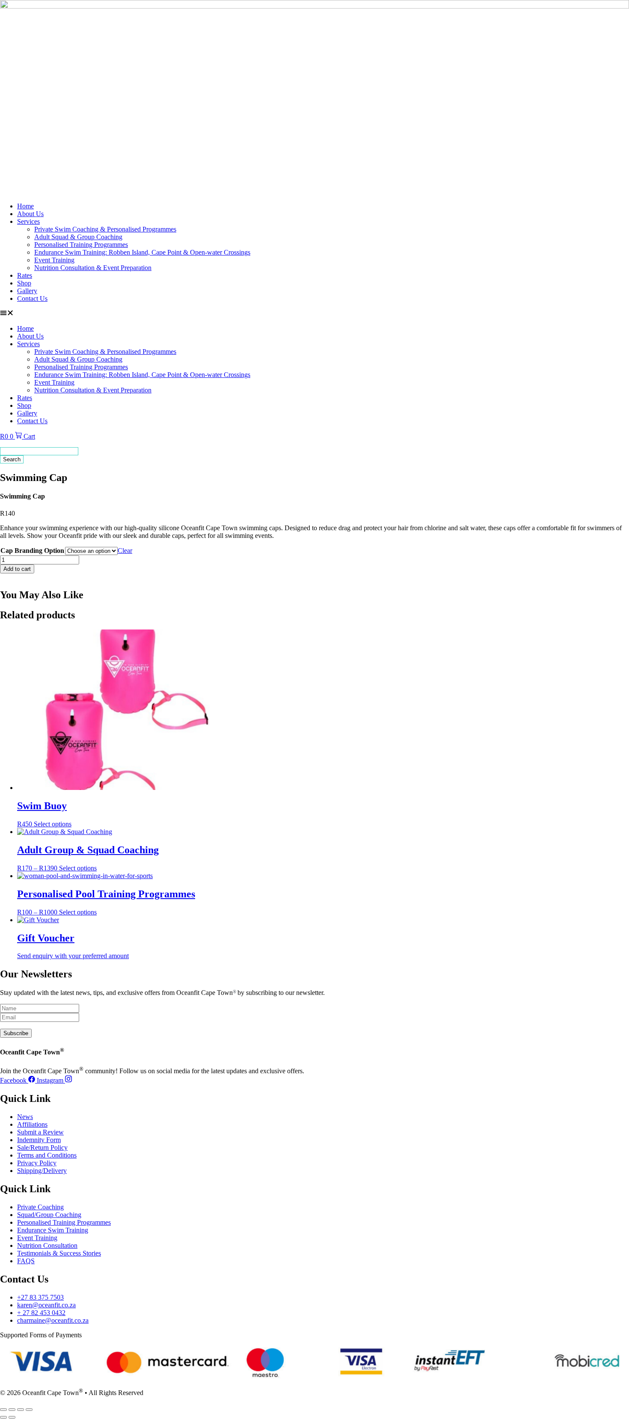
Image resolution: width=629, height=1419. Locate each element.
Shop (24, 283)
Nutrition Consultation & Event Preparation (92, 267)
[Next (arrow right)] (12, 1417)
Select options (52, 824)
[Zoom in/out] (3, 1409)
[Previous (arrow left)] (3, 1417)
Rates (24, 275)
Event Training (54, 260)
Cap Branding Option (32, 550)
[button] (314, 313)
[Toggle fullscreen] (12, 1409)
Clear (125, 550)
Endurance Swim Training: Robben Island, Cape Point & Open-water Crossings (142, 252)
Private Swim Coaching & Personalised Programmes (105, 229)
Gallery (27, 290)
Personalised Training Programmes (81, 244)
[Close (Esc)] (29, 1409)
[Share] (20, 1409)
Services (28, 221)
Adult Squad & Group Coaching (78, 236)
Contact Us (32, 298)
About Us (30, 213)
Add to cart (17, 569)
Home (25, 206)
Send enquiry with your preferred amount (73, 955)
